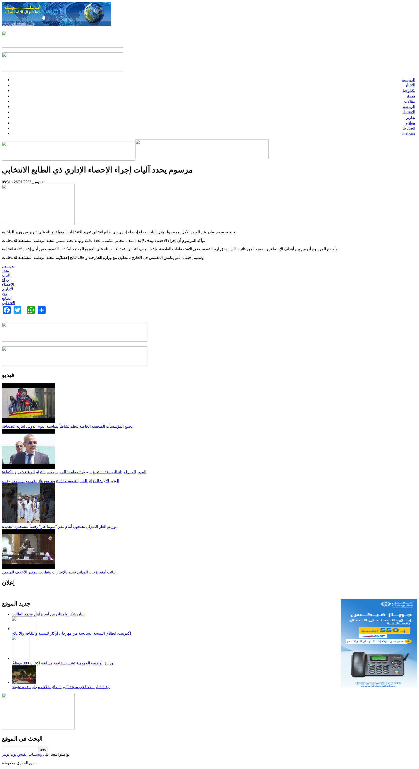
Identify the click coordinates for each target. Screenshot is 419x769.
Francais (408, 133)
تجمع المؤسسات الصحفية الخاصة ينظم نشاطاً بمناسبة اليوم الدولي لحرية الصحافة (67, 426)
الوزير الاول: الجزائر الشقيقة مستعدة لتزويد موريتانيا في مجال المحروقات (60, 481)
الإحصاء (8, 284)
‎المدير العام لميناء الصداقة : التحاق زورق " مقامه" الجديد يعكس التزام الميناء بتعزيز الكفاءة (74, 472)
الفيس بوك (18, 754)
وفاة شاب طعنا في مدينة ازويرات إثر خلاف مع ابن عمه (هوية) (61, 687)
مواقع (410, 123)
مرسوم (8, 266)
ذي (4, 294)
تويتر (5, 754)
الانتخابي (8, 303)
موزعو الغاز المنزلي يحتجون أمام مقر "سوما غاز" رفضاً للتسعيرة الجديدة (60, 526)
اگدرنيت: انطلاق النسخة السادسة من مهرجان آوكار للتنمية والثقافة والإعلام (71, 633)
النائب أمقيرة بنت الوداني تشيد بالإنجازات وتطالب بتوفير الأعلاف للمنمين (59, 572)
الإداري (7, 289)
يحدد (5, 271)
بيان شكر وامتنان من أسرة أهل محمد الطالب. (48, 614)
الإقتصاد (409, 112)
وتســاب (35, 754)
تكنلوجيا (409, 91)
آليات (6, 275)
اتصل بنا (409, 128)
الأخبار (410, 85)
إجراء (6, 280)
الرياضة (409, 107)
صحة (411, 96)
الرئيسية (408, 80)
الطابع (7, 298)
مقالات (409, 101)
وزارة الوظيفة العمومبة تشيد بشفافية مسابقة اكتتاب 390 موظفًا (62, 663)
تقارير (410, 117)
